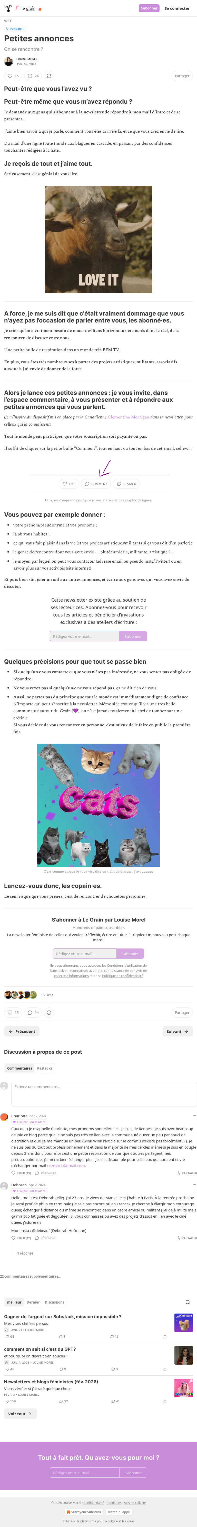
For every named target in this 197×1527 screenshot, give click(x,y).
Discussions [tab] (54, 1302)
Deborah (19, 1184)
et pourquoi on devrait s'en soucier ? (36, 1355)
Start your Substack (86, 1512)
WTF (8, 21)
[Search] (188, 1302)
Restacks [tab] (44, 1068)
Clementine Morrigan (128, 417)
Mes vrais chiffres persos (26, 1323)
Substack (69, 1521)
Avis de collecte (135, 1503)
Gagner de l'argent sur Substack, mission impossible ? (63, 1316)
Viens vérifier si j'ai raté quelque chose (37, 1388)
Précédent (25, 1031)
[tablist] (29, 1068)
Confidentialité (93, 1503)
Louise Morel (26, 59)
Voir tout (17, 1413)
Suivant (174, 1031)
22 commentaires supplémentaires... (30, 1276)
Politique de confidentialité (122, 975)
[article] (98, 1327)
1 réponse (25, 1253)
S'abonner (149, 8)
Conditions (114, 1503)
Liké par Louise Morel (31, 1122)
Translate (15, 29)
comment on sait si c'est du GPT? (40, 1349)
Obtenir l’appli (119, 1512)
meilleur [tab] (14, 1302)
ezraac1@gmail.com (67, 1165)
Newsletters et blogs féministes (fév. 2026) (51, 1381)
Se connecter (177, 8)
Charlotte (19, 1115)
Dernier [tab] (33, 1302)
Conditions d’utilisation (124, 965)
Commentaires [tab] (19, 1068)
